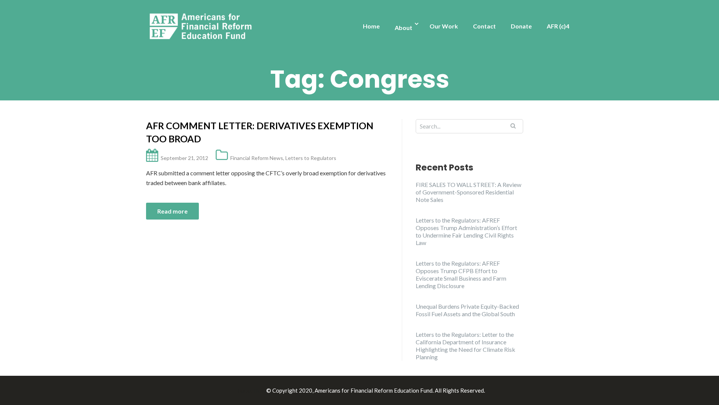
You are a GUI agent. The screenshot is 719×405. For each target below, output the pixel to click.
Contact (484, 26)
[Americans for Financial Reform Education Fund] (202, 26)
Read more (172, 211)
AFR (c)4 (558, 26)
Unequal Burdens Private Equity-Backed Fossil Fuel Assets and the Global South (467, 310)
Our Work (444, 26)
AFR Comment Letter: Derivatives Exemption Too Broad (259, 132)
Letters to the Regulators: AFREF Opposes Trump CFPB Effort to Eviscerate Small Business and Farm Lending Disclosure (461, 274)
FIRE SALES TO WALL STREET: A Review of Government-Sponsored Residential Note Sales (468, 192)
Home (371, 26)
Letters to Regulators (310, 158)
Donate (521, 26)
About (403, 27)
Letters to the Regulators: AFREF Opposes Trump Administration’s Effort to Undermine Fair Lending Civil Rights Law (466, 231)
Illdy (259, 390)
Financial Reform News (256, 158)
